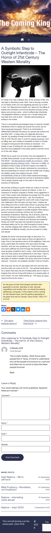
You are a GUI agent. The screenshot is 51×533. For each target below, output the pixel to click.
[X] (13, 309)
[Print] (28, 309)
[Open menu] (28, 39)
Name (4, 423)
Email (4, 434)
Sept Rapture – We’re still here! (12, 478)
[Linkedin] (23, 309)
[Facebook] (3, 309)
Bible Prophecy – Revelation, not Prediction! (16, 488)
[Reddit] (8, 309)
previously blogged (13, 129)
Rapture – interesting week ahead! (12, 498)
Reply (12, 372)
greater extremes (37, 139)
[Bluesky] (18, 309)
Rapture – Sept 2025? (12, 507)
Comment (5, 395)
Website (4, 444)
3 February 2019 (16, 348)
